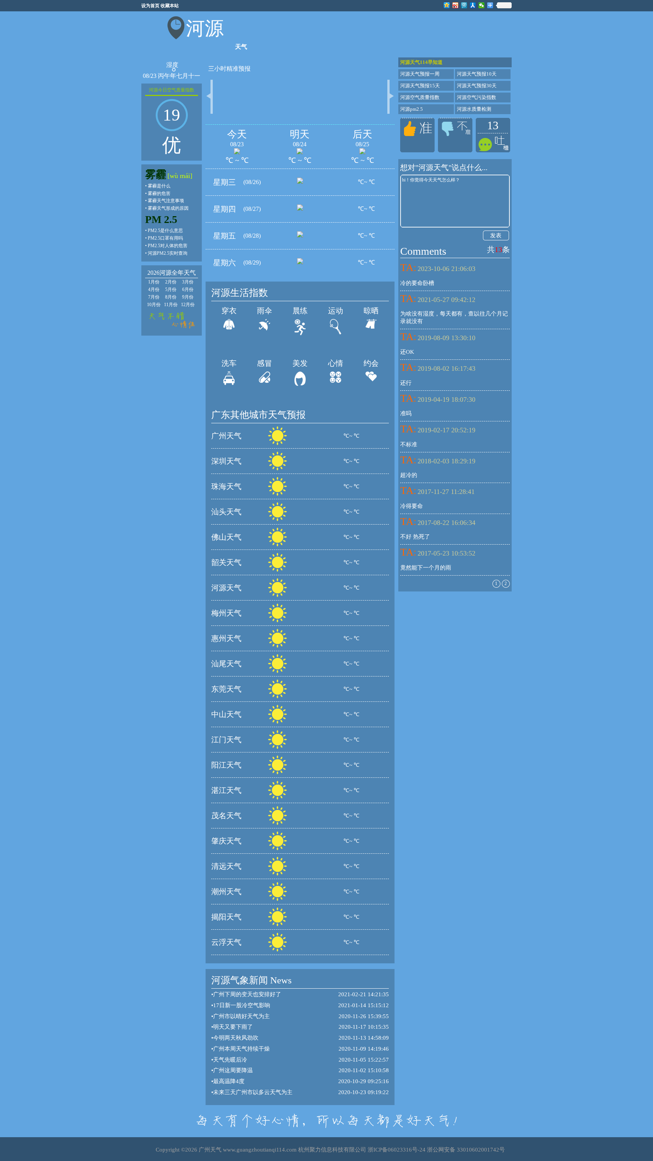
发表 (495, 235)
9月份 (187, 297)
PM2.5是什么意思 (165, 230)
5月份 (170, 289)
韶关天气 (226, 562)
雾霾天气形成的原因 (168, 208)
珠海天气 (226, 486)
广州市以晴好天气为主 (241, 1016)
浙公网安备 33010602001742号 (466, 1150)
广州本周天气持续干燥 (241, 1049)
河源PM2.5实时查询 (167, 253)
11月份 (171, 304)
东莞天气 (226, 689)
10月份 (154, 304)
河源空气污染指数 (476, 97)
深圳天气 (226, 461)
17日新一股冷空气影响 (241, 1005)
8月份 (170, 297)
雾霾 (155, 174)
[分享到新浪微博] (455, 5)
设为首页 (150, 5)
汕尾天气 (226, 663)
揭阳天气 (226, 917)
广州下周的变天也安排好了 (247, 994)
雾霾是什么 (159, 186)
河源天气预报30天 (477, 85)
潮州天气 (226, 891)
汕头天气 (226, 512)
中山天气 (226, 714)
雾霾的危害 (159, 193)
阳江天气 (226, 765)
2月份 (170, 282)
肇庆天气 (226, 841)
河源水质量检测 (474, 109)
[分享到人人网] (473, 5)
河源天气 (226, 588)
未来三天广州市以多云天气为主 (252, 1092)
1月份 (153, 282)
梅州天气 (226, 613)
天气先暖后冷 (230, 1060)
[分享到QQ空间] (447, 5)
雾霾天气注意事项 (166, 200)
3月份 (187, 282)
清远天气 (226, 866)
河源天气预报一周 (419, 74)
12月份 (188, 304)
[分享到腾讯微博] (464, 5)
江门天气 (226, 739)
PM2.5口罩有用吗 (165, 238)
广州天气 (226, 436)
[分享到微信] (481, 5)
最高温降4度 (228, 1081)
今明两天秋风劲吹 (235, 1038)
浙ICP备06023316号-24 (397, 1150)
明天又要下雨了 (233, 1027)
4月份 (153, 289)
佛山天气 (226, 537)
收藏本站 (170, 5)
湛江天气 (226, 790)
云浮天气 (226, 942)
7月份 (153, 297)
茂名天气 (226, 815)
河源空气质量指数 (419, 97)
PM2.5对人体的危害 (167, 245)
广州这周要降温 (233, 1070)
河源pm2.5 (411, 109)
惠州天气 (226, 638)
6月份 (187, 289)
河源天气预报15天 (420, 85)
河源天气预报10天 (477, 74)
